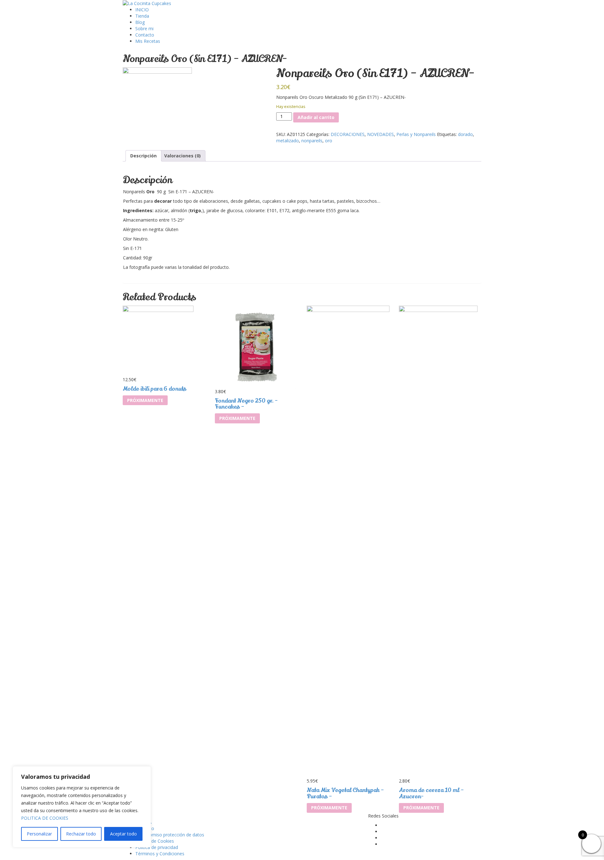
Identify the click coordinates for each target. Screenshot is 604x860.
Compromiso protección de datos (169, 835)
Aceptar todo (123, 834)
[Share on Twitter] (283, 147)
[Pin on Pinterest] (288, 147)
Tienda (142, 16)
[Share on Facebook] (278, 147)
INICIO (142, 10)
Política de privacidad (156, 847)
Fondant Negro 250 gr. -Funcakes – (246, 404)
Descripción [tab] (143, 156)
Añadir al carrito (316, 117)
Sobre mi (144, 28)
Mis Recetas (147, 41)
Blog (140, 22)
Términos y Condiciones (159, 854)
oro (328, 141)
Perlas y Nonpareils (416, 134)
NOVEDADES (380, 134)
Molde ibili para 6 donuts (154, 389)
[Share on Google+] (292, 147)
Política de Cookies (154, 841)
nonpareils (311, 141)
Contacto (144, 35)
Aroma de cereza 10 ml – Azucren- (431, 793)
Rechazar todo (81, 834)
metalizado (287, 141)
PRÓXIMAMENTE (145, 400)
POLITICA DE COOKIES (44, 818)
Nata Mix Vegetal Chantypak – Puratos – (345, 793)
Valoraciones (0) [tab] (182, 156)
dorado (465, 134)
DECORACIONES (348, 134)
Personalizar (39, 834)
